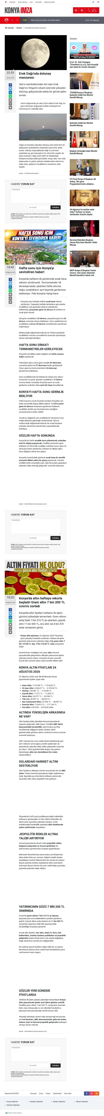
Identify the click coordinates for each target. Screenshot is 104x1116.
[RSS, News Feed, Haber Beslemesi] (96, 1093)
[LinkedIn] (10, 92)
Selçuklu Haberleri (36, 1102)
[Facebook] (10, 85)
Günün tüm (92, 20)
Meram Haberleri (82, 1102)
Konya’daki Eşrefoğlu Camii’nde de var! (44, 20)
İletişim (48, 1093)
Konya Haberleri (12, 1102)
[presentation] (12, 20)
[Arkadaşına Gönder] (10, 100)
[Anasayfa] (6, 2)
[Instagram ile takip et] (91, 1093)
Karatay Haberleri (59, 1102)
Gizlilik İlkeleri (57, 1093)
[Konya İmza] (18, 10)
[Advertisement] (43, 484)
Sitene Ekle (38, 2)
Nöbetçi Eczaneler (49, 2)
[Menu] (76, 10)
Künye (41, 1093)
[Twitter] (10, 88)
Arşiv (31, 2)
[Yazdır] (10, 103)
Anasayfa (33, 1093)
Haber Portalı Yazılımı (15, 1113)
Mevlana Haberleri (13, 1105)
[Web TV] (93, 2)
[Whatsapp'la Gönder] (10, 96)
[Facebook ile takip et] (86, 1093)
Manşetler (12, 2)
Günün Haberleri (22, 2)
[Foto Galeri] (98, 2)
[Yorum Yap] (10, 107)
